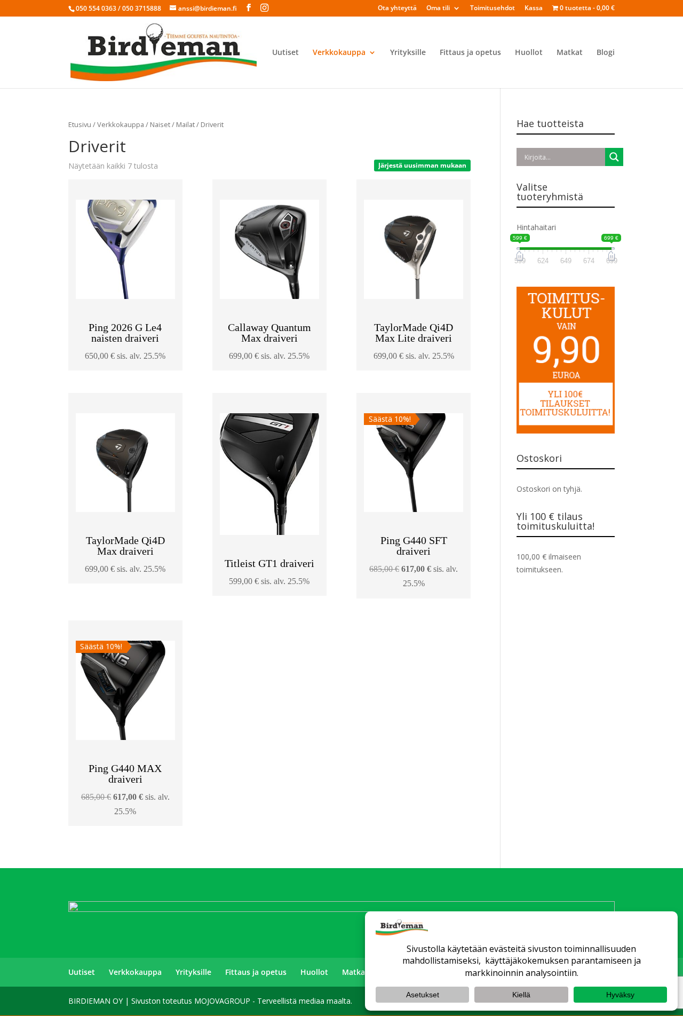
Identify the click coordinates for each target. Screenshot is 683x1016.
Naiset (160, 124)
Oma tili (438, 8)
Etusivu (79, 124)
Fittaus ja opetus (470, 53)
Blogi (606, 53)
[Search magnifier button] (614, 157)
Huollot (529, 53)
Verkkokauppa (339, 53)
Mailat (185, 124)
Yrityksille (408, 53)
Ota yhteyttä (397, 8)
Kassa (534, 8)
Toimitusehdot (492, 8)
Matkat (570, 53)
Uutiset (285, 53)
